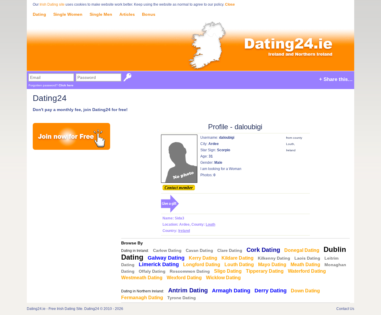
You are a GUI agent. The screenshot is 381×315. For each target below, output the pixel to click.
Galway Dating (166, 258)
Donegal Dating (301, 250)
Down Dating (305, 290)
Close (230, 4)
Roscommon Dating (190, 271)
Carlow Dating (167, 250)
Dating (39, 14)
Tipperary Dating (265, 271)
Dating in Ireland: (135, 251)
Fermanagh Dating (142, 297)
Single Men (101, 14)
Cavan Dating (199, 250)
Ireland (184, 231)
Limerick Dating (159, 264)
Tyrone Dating (181, 297)
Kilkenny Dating (274, 258)
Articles (127, 14)
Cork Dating (263, 250)
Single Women (67, 14)
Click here (66, 85)
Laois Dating (307, 258)
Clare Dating (229, 250)
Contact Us (345, 309)
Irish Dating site (52, 4)
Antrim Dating (188, 290)
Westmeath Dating (142, 277)
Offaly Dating (152, 271)
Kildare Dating (237, 258)
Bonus (148, 14)
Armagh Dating (231, 291)
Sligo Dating (228, 271)
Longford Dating (201, 264)
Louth (210, 224)
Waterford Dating (307, 271)
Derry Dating (270, 291)
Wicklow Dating (223, 277)
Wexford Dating (184, 277)
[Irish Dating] (190, 39)
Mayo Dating (272, 264)
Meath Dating (305, 264)
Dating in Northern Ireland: (142, 291)
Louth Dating (239, 264)
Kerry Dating (203, 258)
